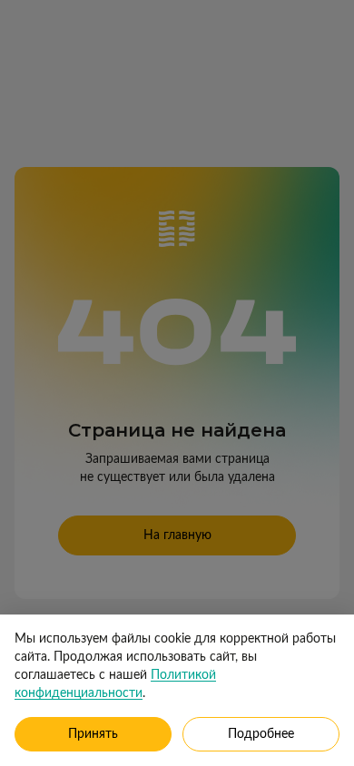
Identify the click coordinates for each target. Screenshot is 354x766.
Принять (93, 734)
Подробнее (261, 734)
